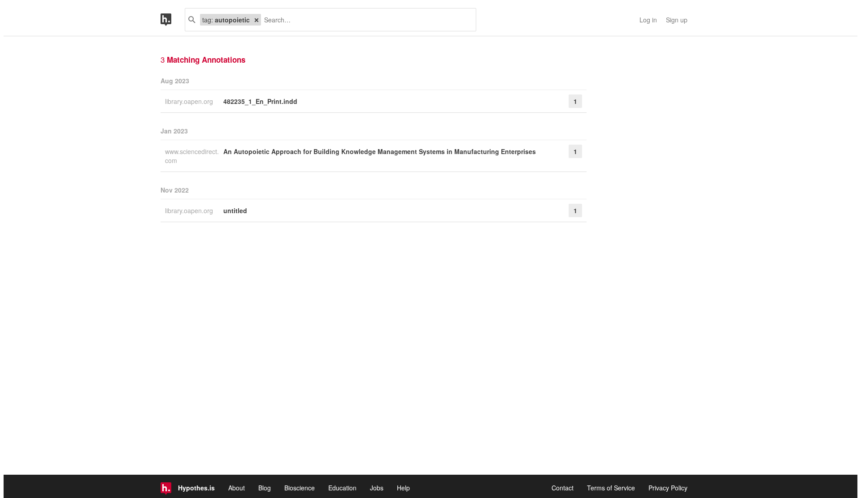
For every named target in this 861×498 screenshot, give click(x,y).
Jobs (376, 487)
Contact (563, 487)
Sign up (676, 20)
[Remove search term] (256, 20)
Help (403, 487)
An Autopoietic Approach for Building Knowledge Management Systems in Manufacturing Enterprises (379, 151)
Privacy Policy (667, 487)
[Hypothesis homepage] (173, 19)
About (236, 487)
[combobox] (365, 20)
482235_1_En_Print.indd (260, 101)
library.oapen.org (190, 101)
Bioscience (299, 487)
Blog (264, 487)
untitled (235, 210)
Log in (648, 20)
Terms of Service (611, 487)
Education (342, 487)
